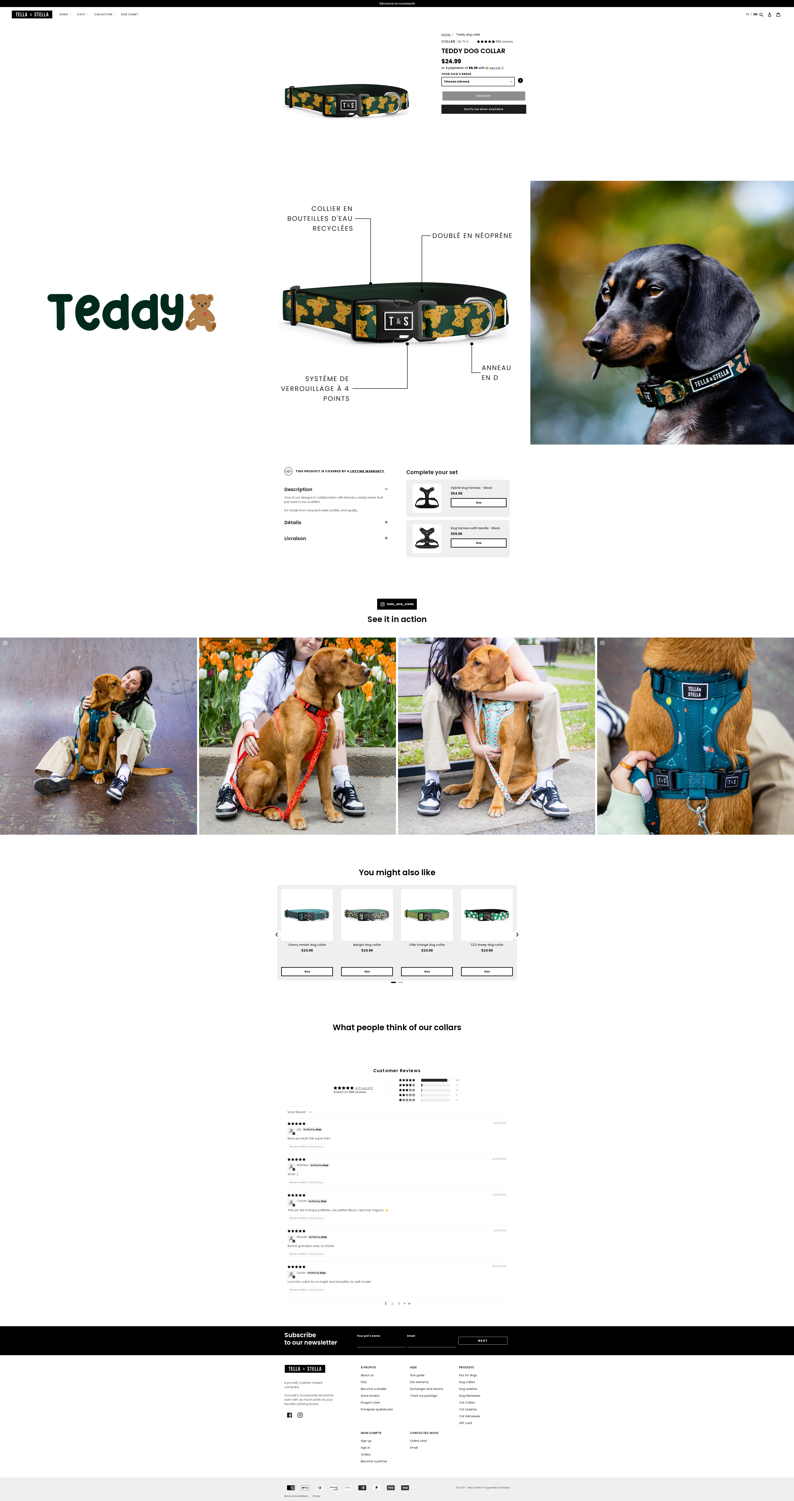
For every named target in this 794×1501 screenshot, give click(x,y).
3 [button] (399, 1304)
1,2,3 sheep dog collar (487, 945)
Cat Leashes (468, 1409)
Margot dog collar (367, 945)
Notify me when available (483, 109)
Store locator (370, 1396)
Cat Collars (467, 1402)
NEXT (483, 1341)
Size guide (417, 1375)
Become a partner (374, 1461)
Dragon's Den (370, 1402)
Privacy (316, 1496)
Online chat (418, 1441)
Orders (366, 1454)
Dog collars (467, 1382)
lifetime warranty (367, 471)
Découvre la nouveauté (397, 3)
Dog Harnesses (469, 1396)
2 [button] (392, 1304)
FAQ (364, 1382)
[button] (486, 42)
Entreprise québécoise (377, 1409)
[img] (296, 1124)
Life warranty (419, 1382)
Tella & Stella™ (475, 1487)
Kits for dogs (468, 1375)
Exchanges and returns (426, 1389)
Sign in (365, 1448)
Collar (448, 41)
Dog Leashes (468, 1389)
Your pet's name (368, 1336)
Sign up (366, 1441)
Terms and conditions (296, 1496)
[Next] (517, 934)
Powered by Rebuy (458, 564)
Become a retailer (374, 1389)
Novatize (505, 1487)
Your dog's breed (456, 74)
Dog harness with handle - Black (475, 528)
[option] (397, 3)
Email (411, 1336)
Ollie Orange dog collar (427, 945)
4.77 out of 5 (364, 1088)
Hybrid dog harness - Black (471, 488)
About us (367, 1375)
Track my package (423, 1396)
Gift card (465, 1423)
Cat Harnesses (469, 1416)
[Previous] (277, 934)
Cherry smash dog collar (307, 945)
